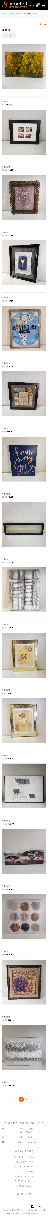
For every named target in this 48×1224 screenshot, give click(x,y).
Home (4, 13)
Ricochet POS (36, 1214)
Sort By (9, 35)
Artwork (6, 101)
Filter (43, 24)
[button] (33, 5)
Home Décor (15, 13)
